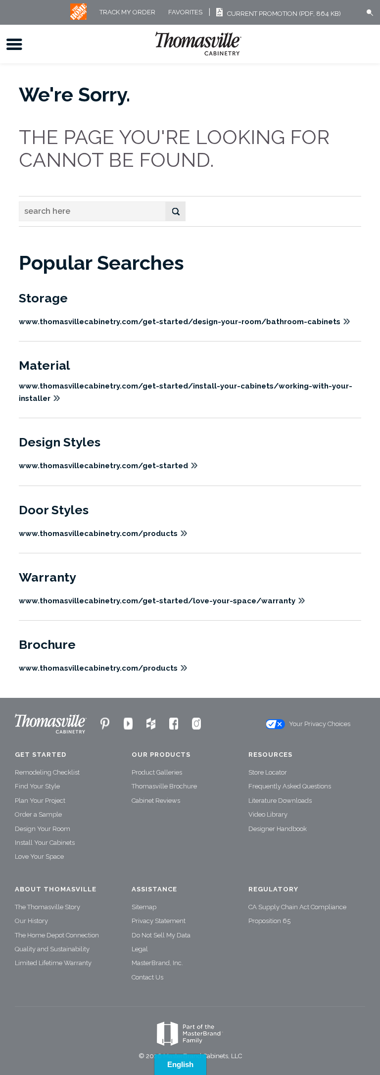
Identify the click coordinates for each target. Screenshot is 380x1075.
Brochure (47, 644)
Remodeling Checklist (47, 772)
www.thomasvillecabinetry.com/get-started (103, 465)
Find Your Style (37, 786)
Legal (140, 949)
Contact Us (147, 977)
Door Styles (54, 509)
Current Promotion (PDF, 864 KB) (284, 13)
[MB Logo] (78, 17)
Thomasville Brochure (164, 786)
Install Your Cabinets (45, 842)
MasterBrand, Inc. (157, 963)
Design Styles (59, 442)
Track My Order (127, 12)
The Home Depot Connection (57, 935)
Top (370, 1069)
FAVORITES (185, 12)
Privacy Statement (159, 921)
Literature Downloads (280, 800)
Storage (43, 298)
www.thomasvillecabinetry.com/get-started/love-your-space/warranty (157, 600)
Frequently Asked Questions (289, 786)
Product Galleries (157, 772)
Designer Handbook (277, 828)
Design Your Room (42, 828)
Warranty (47, 577)
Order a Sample (38, 814)
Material (44, 365)
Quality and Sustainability (52, 949)
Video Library (267, 814)
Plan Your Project (40, 800)
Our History (31, 921)
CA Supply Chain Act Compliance (297, 907)
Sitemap (144, 907)
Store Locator (267, 772)
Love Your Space (39, 856)
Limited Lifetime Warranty (53, 963)
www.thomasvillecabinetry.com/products (98, 533)
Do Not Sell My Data (161, 935)
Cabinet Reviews (156, 800)
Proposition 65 (269, 921)
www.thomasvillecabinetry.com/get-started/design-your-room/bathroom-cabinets (179, 321)
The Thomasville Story (47, 907)
